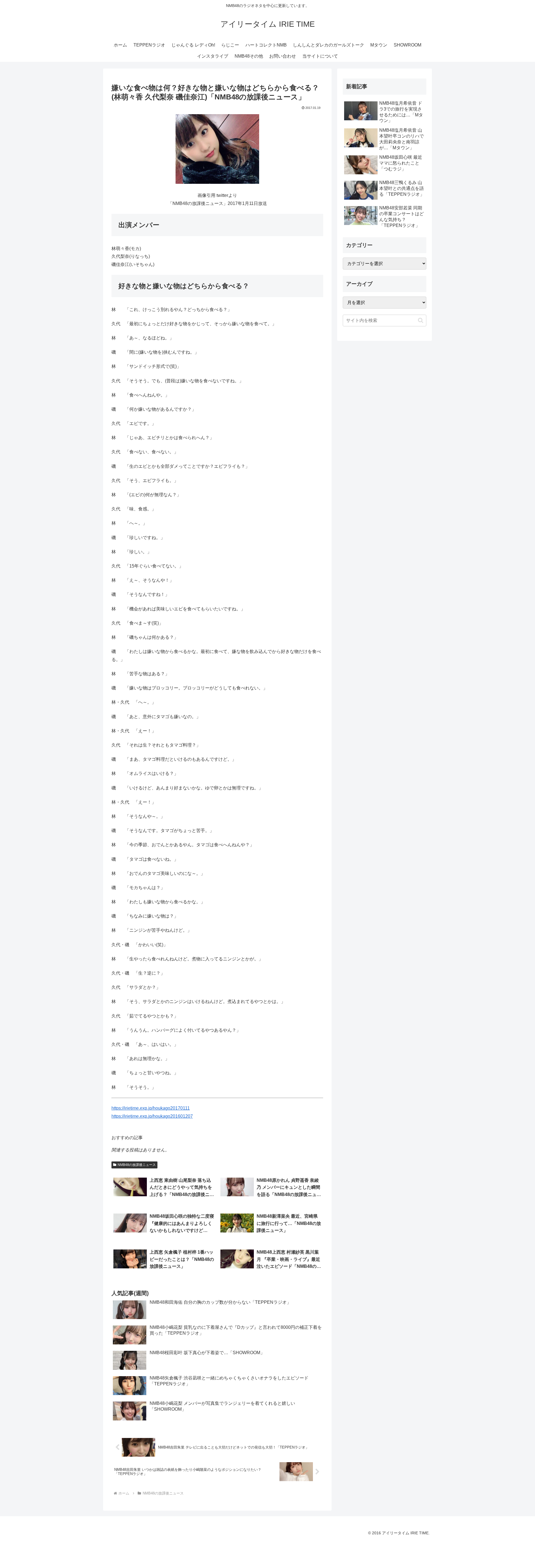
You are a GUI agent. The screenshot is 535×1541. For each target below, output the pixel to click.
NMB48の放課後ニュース (137, 1165)
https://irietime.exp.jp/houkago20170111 (150, 1108)
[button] (420, 320)
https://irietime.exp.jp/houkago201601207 (152, 1116)
